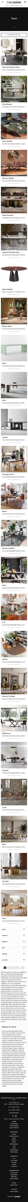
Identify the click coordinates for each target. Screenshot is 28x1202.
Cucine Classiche (14, 1127)
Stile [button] (3, 947)
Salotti (14, 1138)
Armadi (14, 1164)
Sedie (14, 1148)
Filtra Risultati (13, 34)
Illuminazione (14, 1172)
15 (22, 967)
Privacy (6, 1119)
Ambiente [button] (4, 935)
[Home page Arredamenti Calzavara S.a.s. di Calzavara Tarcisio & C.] (14, 2)
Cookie (10, 1119)
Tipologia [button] (4, 954)
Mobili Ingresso (14, 1144)
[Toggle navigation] (25, 2)
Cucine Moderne (14, 1125)
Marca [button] (4, 929)
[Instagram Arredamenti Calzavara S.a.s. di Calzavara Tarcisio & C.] (15, 1115)
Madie (14, 1142)
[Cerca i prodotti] (3, 2)
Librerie (14, 1134)
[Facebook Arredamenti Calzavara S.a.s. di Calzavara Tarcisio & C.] (12, 1115)
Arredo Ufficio (14, 1185)
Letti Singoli (14, 1160)
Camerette (14, 1166)
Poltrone (14, 1140)
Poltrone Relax (14, 1150)
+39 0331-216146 (14, 1107)
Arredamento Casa (14, 5)
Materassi (14, 1176)
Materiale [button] (4, 941)
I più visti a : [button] (5, 960)
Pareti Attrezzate (14, 1136)
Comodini (14, 1162)
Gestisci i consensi (19, 1119)
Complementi (14, 1174)
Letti (14, 1158)
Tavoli (21, 5)
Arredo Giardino (14, 1191)
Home (7, 5)
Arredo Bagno (14, 1152)
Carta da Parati (14, 1178)
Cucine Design (14, 1123)
